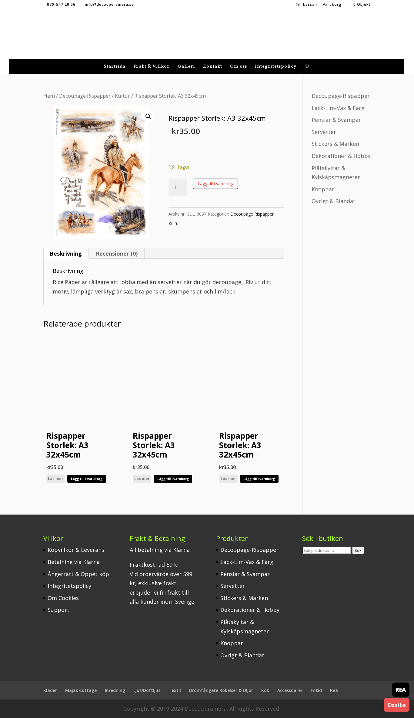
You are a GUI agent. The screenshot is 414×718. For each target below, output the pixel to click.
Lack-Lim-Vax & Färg (338, 108)
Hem (49, 95)
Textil (175, 690)
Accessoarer (289, 690)
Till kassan (306, 5)
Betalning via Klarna (74, 561)
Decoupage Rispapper (85, 95)
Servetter (324, 132)
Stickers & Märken (335, 143)
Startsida (114, 67)
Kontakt (212, 67)
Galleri (186, 67)
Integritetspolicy (275, 67)
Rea (334, 690)
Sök (358, 550)
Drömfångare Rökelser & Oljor (221, 690)
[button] (148, 116)
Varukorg (332, 5)
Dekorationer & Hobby (341, 155)
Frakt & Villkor (151, 67)
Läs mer (55, 478)
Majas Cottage (81, 690)
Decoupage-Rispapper (341, 95)
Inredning (115, 690)
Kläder (50, 690)
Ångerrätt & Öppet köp (78, 574)
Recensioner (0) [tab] (117, 253)
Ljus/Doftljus (146, 690)
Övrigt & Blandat (334, 201)
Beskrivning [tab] (66, 253)
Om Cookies (63, 598)
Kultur (122, 95)
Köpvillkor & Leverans (76, 549)
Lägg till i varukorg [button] (86, 478)
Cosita (396, 704)
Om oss (238, 67)
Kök (265, 690)
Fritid (316, 690)
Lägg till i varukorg (215, 183)
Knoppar (323, 189)
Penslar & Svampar (336, 119)
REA (401, 689)
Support (58, 609)
